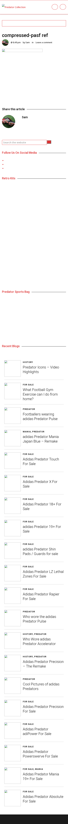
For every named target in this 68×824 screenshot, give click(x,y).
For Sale (28, 384)
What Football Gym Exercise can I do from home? (40, 394)
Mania (27, 431)
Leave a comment (44, 42)
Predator (29, 409)
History (28, 362)
